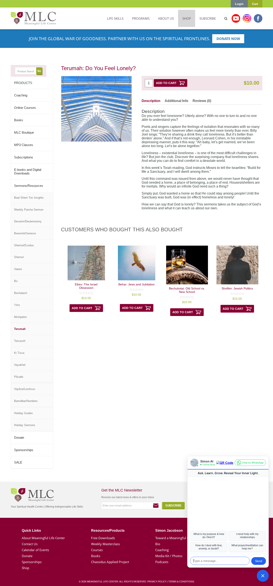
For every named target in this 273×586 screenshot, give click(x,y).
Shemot (19, 257)
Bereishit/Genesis (25, 233)
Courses (97, 550)
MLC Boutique (24, 132)
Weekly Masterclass (105, 544)
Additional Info (176, 101)
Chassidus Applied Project (110, 562)
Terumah (20, 329)
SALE (18, 462)
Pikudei (18, 376)
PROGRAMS (141, 18)
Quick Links (31, 530)
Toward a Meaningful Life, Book (178, 538)
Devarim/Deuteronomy (28, 221)
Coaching (20, 95)
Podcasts (161, 562)
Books (18, 120)
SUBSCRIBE (207, 18)
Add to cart (166, 83)
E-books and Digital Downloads (27, 171)
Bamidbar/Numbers (26, 401)
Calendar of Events (35, 550)
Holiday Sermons (24, 425)
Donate (19, 437)
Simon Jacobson (169, 530)
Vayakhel (19, 364)
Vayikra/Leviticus (24, 389)
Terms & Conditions (181, 581)
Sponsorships (23, 450)
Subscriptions (23, 157)
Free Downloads (103, 538)
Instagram (247, 18)
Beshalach (20, 293)
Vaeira (18, 269)
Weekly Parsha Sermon (28, 209)
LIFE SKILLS (115, 18)
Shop (25, 568)
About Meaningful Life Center (43, 538)
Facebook (258, 18)
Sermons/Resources (28, 185)
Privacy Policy (156, 581)
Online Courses (25, 107)
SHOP (186, 18)
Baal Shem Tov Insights (29, 197)
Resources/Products (108, 530)
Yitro (17, 305)
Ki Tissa (19, 352)
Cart (255, 4)
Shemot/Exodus (24, 245)
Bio (157, 544)
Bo (15, 281)
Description (151, 101)
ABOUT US (166, 18)
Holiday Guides (23, 413)
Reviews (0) (202, 101)
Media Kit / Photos (168, 556)
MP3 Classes (23, 145)
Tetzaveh (19, 340)
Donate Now (228, 38)
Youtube (236, 18)
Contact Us (30, 544)
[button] (263, 576)
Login (239, 4)
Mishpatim (20, 317)
